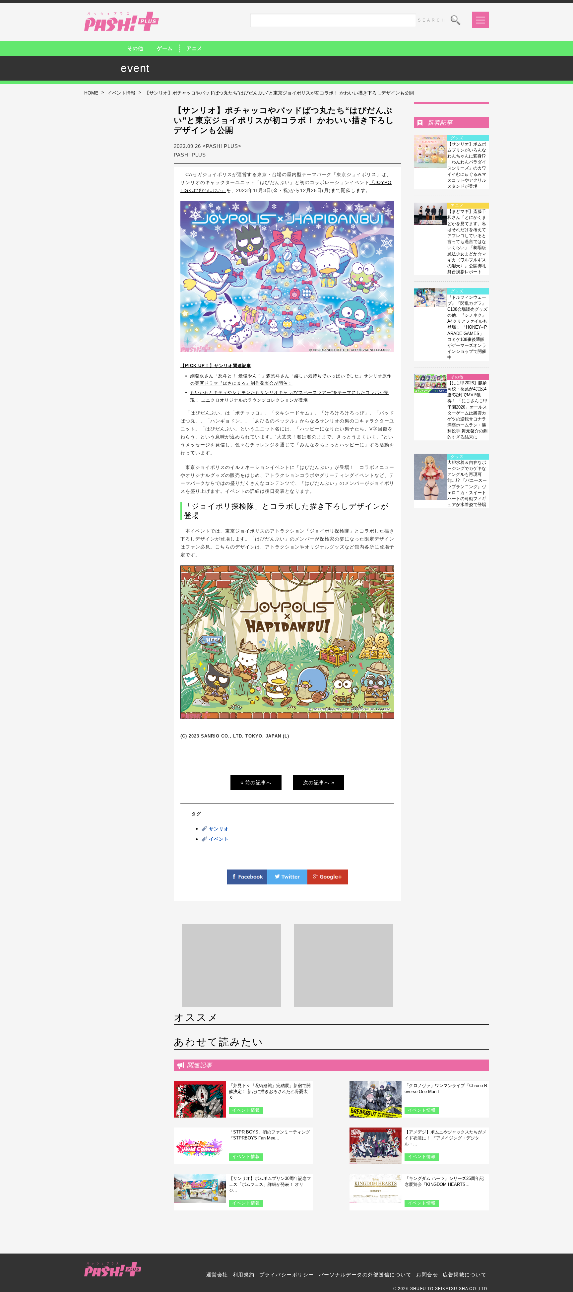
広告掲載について (464, 1274)
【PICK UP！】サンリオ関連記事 (215, 365)
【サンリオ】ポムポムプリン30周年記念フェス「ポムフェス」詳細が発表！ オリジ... (270, 1184)
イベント (219, 839)
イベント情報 (121, 93)
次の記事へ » (318, 782)
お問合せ (427, 1274)
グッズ (457, 138)
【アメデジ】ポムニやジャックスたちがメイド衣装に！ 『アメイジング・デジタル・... (445, 1138)
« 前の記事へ (256, 782)
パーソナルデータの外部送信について (365, 1274)
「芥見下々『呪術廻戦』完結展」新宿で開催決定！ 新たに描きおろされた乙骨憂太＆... (270, 1091)
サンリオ (219, 828)
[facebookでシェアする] (247, 880)
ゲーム (165, 48)
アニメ (194, 48)
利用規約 (244, 1274)
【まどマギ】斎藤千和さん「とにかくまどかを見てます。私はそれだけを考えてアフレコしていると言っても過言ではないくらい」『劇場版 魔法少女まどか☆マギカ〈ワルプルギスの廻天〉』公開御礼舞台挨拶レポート (466, 241)
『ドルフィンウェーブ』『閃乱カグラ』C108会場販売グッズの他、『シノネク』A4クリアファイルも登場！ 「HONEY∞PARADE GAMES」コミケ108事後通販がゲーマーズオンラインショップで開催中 (467, 327)
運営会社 (217, 1274)
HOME (91, 93)
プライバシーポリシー (286, 1274)
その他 (135, 48)
